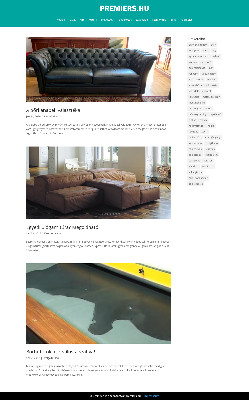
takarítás (210, 149)
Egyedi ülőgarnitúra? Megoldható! (63, 227)
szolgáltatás (211, 143)
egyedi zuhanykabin (199, 56)
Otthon (192, 120)
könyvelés (194, 96)
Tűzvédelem (211, 154)
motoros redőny (211, 96)
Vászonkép (194, 160)
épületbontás (196, 183)
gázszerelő (205, 62)
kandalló (193, 73)
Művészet (107, 19)
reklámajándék (196, 125)
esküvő (216, 56)
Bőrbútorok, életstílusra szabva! (60, 351)
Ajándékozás (124, 19)
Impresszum (151, 396)
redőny (203, 120)
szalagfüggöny (212, 137)
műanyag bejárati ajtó (200, 108)
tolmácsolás (195, 154)
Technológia (159, 19)
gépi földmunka (197, 67)
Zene (173, 19)
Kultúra (93, 19)
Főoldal (61, 19)
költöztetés (211, 85)
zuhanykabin (195, 172)
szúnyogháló (195, 149)
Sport (204, 131)
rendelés (193, 131)
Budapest (194, 50)
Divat (72, 19)
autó (213, 44)
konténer (211, 79)
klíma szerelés (196, 79)
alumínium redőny (198, 44)
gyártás (193, 62)
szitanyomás (195, 143)
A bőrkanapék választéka (53, 110)
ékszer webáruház (198, 177)
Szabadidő (142, 19)
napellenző (215, 114)
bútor (205, 50)
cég (214, 50)
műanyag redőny (197, 114)
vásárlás (208, 160)
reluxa (211, 125)
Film (82, 19)
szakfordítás (195, 137)
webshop (194, 166)
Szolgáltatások (52, 116)
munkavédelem (197, 102)
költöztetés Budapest (200, 91)
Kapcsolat (186, 19)
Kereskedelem (52, 233)
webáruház (208, 166)
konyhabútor (195, 85)
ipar (211, 67)
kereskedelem (208, 73)
